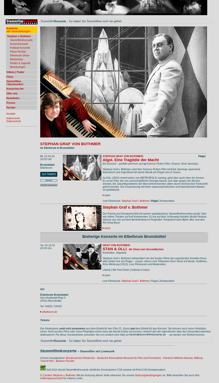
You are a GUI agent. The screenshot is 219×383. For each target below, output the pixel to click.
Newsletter (13, 98)
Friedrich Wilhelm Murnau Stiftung (183, 358)
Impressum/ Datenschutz (13, 120)
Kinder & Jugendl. (20, 63)
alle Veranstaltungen (18, 30)
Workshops (16, 59)
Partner (11, 107)
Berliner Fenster (65, 361)
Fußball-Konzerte (20, 47)
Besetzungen (17, 67)
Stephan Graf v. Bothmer (135, 200)
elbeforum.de (49, 311)
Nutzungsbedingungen (148, 375)
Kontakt (10, 113)
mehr (107, 195)
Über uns (12, 93)
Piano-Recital (18, 51)
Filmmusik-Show (19, 55)
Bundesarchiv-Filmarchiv (80, 358)
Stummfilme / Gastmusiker (15, 83)
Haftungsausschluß (51, 378)
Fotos (9, 76)
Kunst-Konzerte (19, 43)
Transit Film (47, 361)
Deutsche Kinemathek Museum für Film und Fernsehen (129, 358)
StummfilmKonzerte (21, 40)
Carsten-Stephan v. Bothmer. (59, 375)
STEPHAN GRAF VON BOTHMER (70, 144)
